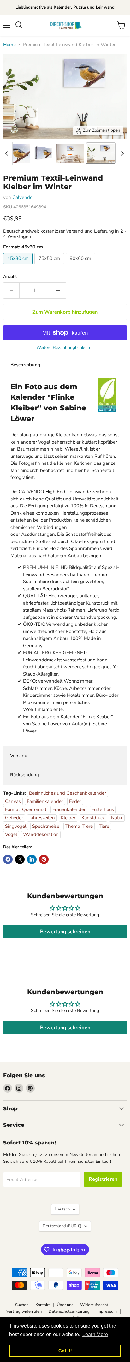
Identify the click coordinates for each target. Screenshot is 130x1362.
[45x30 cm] (18, 266)
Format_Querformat (25, 809)
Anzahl (10, 276)
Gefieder (14, 818)
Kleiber (68, 818)
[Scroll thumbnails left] (8, 153)
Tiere (104, 826)
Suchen (21, 1305)
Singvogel (15, 826)
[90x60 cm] (81, 266)
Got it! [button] (65, 1350)
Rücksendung (24, 775)
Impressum (107, 1311)
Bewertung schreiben (65, 931)
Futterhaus (103, 809)
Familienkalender (45, 801)
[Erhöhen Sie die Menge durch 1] (58, 290)
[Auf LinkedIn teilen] (32, 859)
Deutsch (62, 1209)
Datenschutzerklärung (69, 1311)
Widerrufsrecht (94, 1305)
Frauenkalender (69, 809)
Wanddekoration (41, 834)
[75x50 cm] (50, 266)
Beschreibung (25, 364)
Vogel (11, 834)
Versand (18, 755)
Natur (117, 818)
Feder (75, 801)
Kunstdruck (93, 818)
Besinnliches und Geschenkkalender (67, 793)
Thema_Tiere (79, 826)
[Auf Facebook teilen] (8, 859)
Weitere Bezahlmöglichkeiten (65, 347)
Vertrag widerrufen (24, 1311)
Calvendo (22, 197)
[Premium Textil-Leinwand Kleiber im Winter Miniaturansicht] (16, 153)
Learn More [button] (95, 1334)
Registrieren (103, 1179)
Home (9, 44)
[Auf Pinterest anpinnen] (44, 859)
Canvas (13, 801)
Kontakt (42, 1305)
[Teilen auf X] (20, 859)
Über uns (65, 1305)
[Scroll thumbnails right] (121, 153)
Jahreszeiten (42, 818)
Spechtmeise (45, 826)
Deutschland (62, 1226)
